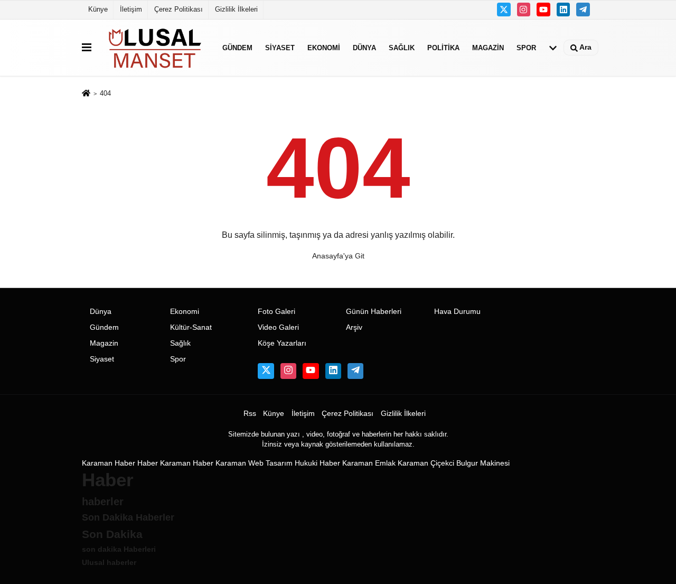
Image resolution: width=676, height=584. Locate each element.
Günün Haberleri (373, 312)
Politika (443, 47)
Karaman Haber (108, 463)
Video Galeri (278, 327)
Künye (98, 9)
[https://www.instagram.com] (524, 9)
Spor (526, 47)
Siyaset (280, 47)
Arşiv (354, 327)
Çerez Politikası (178, 9)
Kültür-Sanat (191, 327)
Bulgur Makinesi (483, 463)
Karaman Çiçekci (426, 463)
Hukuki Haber (317, 463)
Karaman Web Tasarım (254, 463)
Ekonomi (323, 47)
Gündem (237, 47)
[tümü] (553, 47)
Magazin (488, 47)
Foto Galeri (276, 312)
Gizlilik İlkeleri (236, 9)
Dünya (364, 47)
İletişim (131, 9)
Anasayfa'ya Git (338, 256)
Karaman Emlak (369, 463)
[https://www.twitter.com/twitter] (504, 9)
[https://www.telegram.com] (583, 9)
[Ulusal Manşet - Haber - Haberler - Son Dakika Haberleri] (155, 47)
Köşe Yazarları (282, 343)
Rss (249, 414)
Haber (147, 463)
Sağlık (402, 47)
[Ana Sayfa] (86, 94)
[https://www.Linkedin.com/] (563, 9)
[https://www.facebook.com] (543, 9)
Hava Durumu (457, 312)
